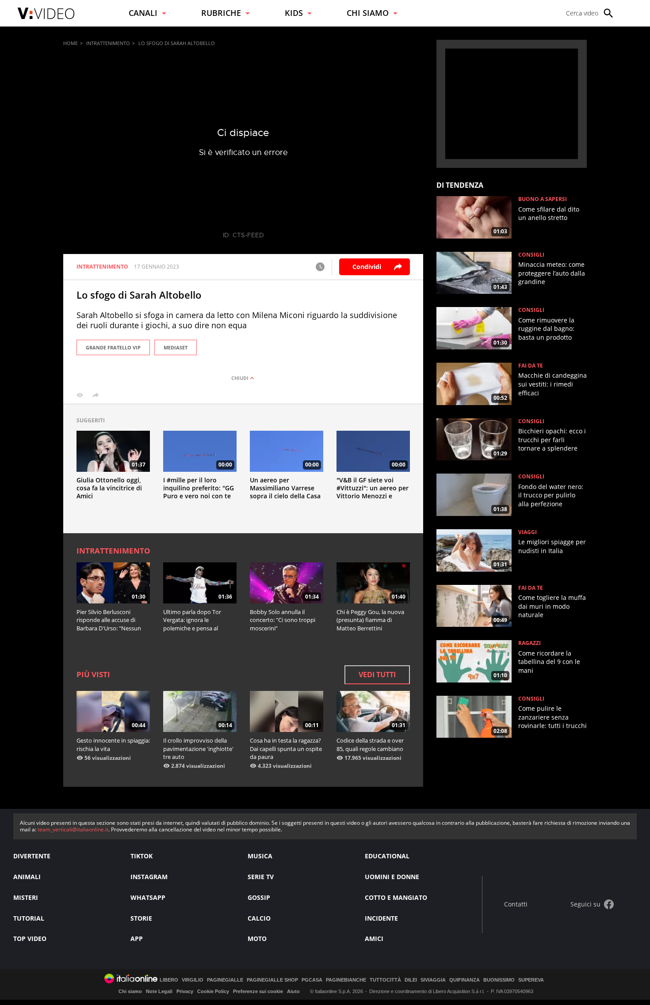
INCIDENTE (381, 918)
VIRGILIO (192, 980)
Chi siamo (130, 991)
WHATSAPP (147, 897)
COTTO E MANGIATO (396, 897)
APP (136, 938)
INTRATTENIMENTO (108, 43)
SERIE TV (261, 876)
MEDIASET (175, 347)
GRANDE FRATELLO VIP (113, 347)
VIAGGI (527, 532)
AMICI (374, 938)
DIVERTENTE (31, 856)
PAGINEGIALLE (225, 980)
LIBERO (169, 980)
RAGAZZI (529, 643)
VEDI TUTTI (377, 674)
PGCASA (312, 980)
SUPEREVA (531, 980)
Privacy (184, 991)
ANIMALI (27, 876)
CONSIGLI (531, 255)
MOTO (257, 938)
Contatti (516, 904)
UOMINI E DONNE (392, 876)
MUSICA (260, 856)
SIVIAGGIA (433, 980)
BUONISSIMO (499, 980)
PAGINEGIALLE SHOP (272, 980)
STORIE (141, 918)
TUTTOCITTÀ (385, 980)
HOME (70, 43)
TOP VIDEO (29, 938)
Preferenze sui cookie (258, 991)
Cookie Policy (213, 991)
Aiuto (293, 991)
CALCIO (259, 918)
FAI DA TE (530, 366)
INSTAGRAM (149, 876)
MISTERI (25, 897)
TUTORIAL (28, 918)
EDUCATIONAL (387, 856)
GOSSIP (259, 897)
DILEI (411, 980)
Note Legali (159, 991)
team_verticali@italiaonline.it (73, 829)
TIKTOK (141, 856)
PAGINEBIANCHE (346, 980)
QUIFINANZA (464, 980)
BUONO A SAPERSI (542, 199)
